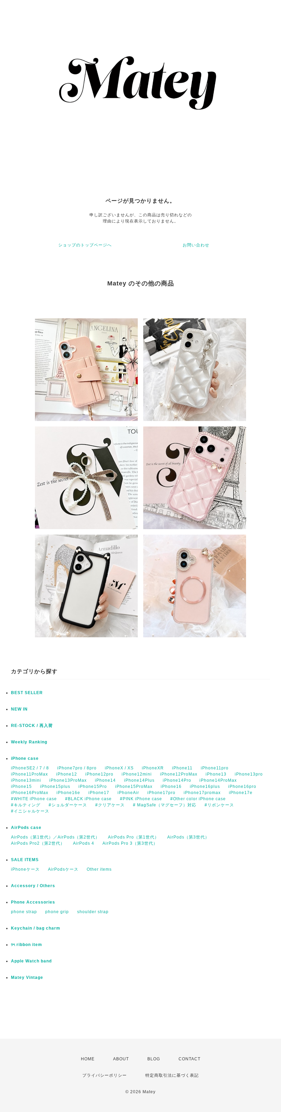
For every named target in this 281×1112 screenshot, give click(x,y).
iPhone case (25, 758)
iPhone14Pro (177, 780)
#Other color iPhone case (198, 798)
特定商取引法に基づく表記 (172, 1075)
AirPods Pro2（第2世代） (38, 843)
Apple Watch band (31, 961)
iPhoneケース (25, 869)
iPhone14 (105, 780)
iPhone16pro (242, 786)
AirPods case (26, 827)
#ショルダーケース (68, 805)
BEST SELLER (27, 692)
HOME (88, 1059)
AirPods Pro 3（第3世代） (130, 843)
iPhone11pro (215, 768)
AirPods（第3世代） (188, 837)
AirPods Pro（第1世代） (133, 837)
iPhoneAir (128, 792)
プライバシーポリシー (104, 1075)
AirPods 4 (83, 843)
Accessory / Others (33, 885)
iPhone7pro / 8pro (77, 768)
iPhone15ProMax (133, 786)
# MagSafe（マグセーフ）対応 (164, 805)
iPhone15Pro (92, 786)
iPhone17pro (161, 792)
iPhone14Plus (139, 780)
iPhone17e (241, 792)
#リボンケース (219, 805)
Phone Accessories (33, 902)
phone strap (24, 911)
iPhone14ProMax (218, 780)
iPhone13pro (249, 774)
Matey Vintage (27, 977)
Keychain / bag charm (35, 928)
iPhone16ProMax (29, 792)
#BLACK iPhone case (88, 798)
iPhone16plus (205, 786)
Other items (99, 869)
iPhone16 (171, 786)
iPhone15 (21, 786)
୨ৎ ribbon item (26, 944)
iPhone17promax (202, 792)
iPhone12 (66, 774)
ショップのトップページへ (85, 245)
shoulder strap (93, 911)
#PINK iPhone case (141, 798)
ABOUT (121, 1059)
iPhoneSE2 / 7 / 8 (30, 768)
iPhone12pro (99, 774)
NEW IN (19, 709)
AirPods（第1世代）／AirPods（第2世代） (55, 837)
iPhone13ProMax (68, 780)
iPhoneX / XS (119, 768)
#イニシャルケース (30, 811)
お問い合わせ (196, 245)
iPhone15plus (55, 786)
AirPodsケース (63, 869)
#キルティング (25, 805)
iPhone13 (216, 774)
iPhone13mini (26, 780)
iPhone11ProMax (29, 774)
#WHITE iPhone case (34, 798)
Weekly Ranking (29, 742)
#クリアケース (110, 805)
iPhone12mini (137, 774)
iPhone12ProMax (178, 774)
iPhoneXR (153, 768)
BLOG (153, 1059)
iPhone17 (98, 792)
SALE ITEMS (25, 859)
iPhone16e (68, 792)
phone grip (57, 911)
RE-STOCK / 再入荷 (32, 725)
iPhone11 (182, 768)
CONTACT (189, 1059)
